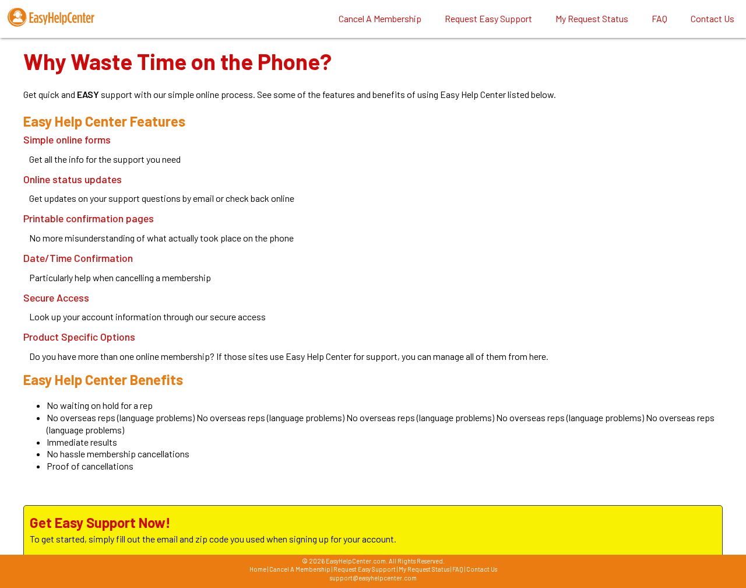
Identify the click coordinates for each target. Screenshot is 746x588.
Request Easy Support (364, 569)
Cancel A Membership (299, 569)
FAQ (457, 569)
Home (257, 569)
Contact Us (481, 569)
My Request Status (424, 569)
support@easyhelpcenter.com (373, 578)
